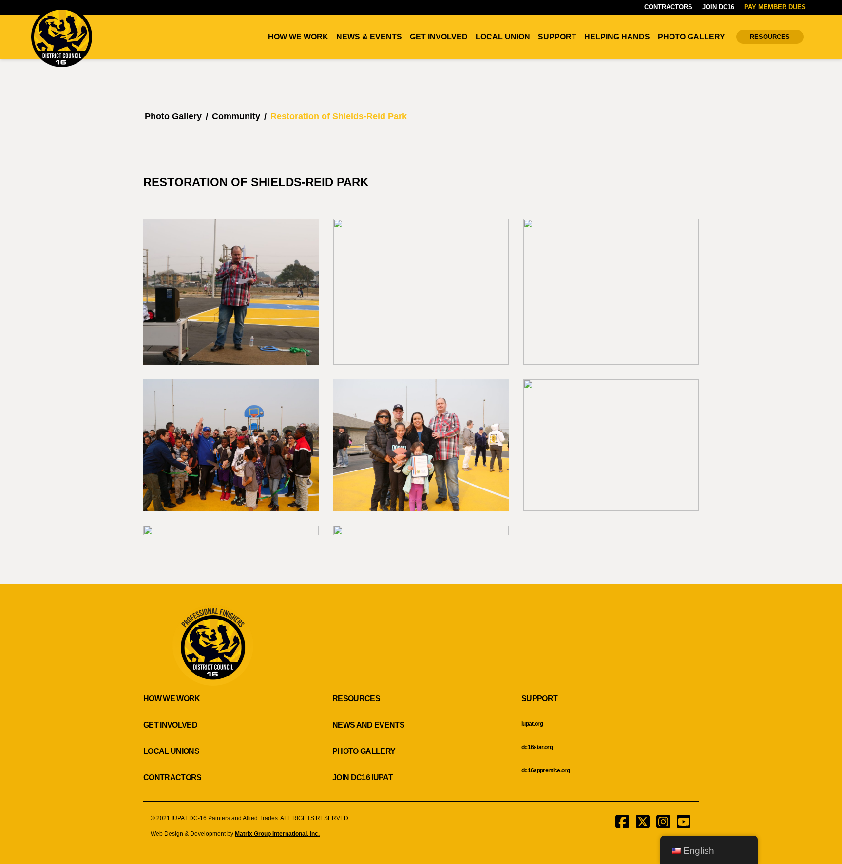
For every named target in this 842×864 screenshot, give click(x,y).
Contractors (668, 7)
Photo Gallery (691, 37)
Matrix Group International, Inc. (277, 833)
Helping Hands (617, 37)
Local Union (503, 37)
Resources (770, 36)
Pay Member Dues (775, 7)
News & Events (369, 37)
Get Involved (439, 37)
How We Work (298, 37)
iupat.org (532, 723)
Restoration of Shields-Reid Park (338, 116)
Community (236, 116)
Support (557, 37)
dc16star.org (537, 747)
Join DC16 (718, 7)
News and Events (368, 725)
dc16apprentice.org (545, 770)
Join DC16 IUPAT (362, 777)
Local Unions (171, 751)
